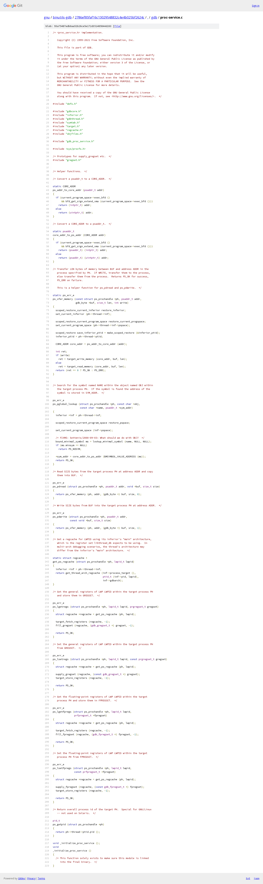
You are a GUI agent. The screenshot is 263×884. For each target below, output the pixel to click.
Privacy (31, 878)
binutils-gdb (62, 17)
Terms (41, 878)
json (256, 878)
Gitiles (21, 878)
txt (248, 878)
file (117, 26)
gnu (47, 17)
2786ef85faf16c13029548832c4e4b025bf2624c (109, 17)
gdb (154, 17)
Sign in (255, 5)
